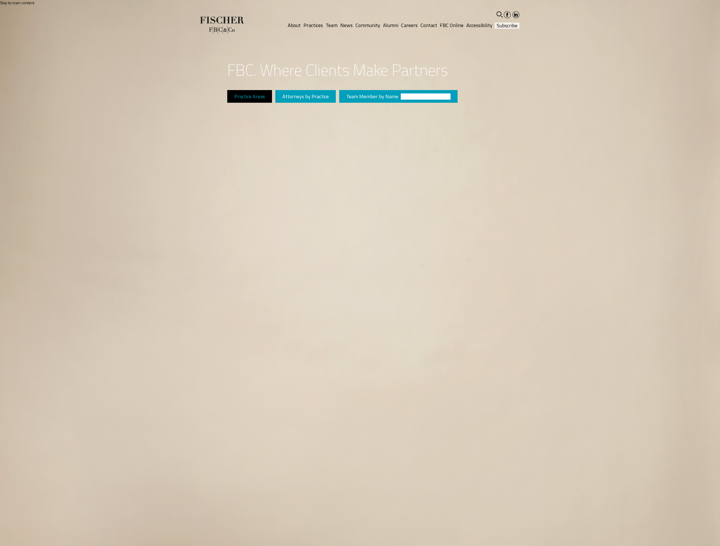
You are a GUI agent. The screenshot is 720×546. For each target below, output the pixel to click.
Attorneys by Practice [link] (305, 96)
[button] (499, 14)
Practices (313, 25)
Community (368, 25)
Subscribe (507, 26)
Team (332, 25)
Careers (409, 25)
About (294, 25)
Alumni (390, 25)
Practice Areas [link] (249, 96)
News (346, 25)
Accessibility (479, 25)
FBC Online (452, 25)
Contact (428, 25)
